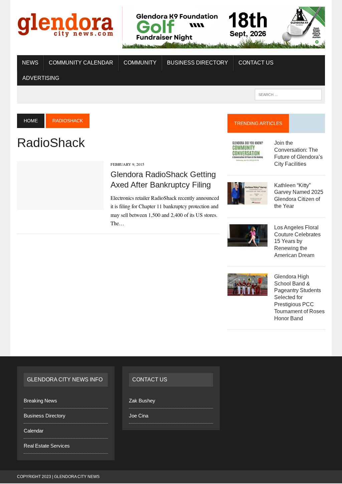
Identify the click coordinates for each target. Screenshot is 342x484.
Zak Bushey (142, 400)
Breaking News (40, 400)
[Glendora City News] (66, 23)
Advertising (40, 78)
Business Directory (197, 63)
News (30, 63)
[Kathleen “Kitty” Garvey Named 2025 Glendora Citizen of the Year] (247, 200)
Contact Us (256, 63)
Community (140, 63)
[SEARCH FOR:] (288, 94)
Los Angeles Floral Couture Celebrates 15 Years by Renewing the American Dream (297, 241)
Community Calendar (81, 63)
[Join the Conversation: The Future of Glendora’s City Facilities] (247, 157)
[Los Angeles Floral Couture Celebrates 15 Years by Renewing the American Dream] (247, 242)
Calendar (33, 431)
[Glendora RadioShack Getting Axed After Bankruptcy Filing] (60, 205)
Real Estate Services (47, 446)
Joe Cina (138, 415)
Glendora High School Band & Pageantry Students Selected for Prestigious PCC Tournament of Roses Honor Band (299, 297)
